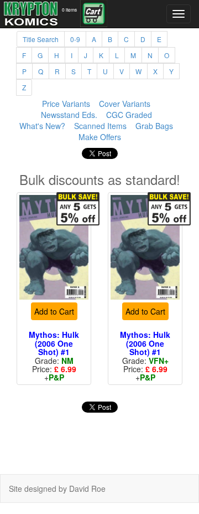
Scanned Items (100, 125)
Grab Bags (154, 125)
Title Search (41, 39)
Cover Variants (124, 103)
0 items (69, 9)
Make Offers (99, 136)
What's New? (42, 125)
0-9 (75, 39)
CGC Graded (129, 114)
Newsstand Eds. (69, 114)
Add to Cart (54, 311)
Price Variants (66, 103)
